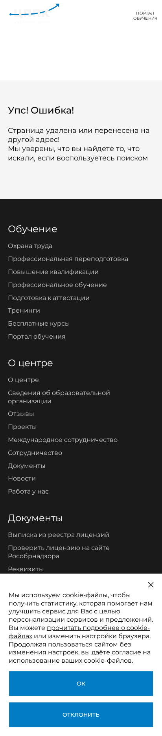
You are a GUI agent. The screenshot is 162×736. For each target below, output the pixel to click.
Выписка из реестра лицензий (58, 534)
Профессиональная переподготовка (68, 259)
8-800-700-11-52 (97, 15)
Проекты (22, 426)
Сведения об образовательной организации (59, 397)
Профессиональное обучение (57, 285)
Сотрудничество (35, 453)
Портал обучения (37, 336)
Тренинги (24, 310)
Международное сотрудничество (63, 439)
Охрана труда (30, 246)
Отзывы (21, 413)
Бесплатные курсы (39, 323)
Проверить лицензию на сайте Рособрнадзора (59, 552)
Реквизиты (26, 569)
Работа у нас (28, 491)
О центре (23, 380)
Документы (27, 466)
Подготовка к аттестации (49, 298)
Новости (22, 478)
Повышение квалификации (53, 272)
